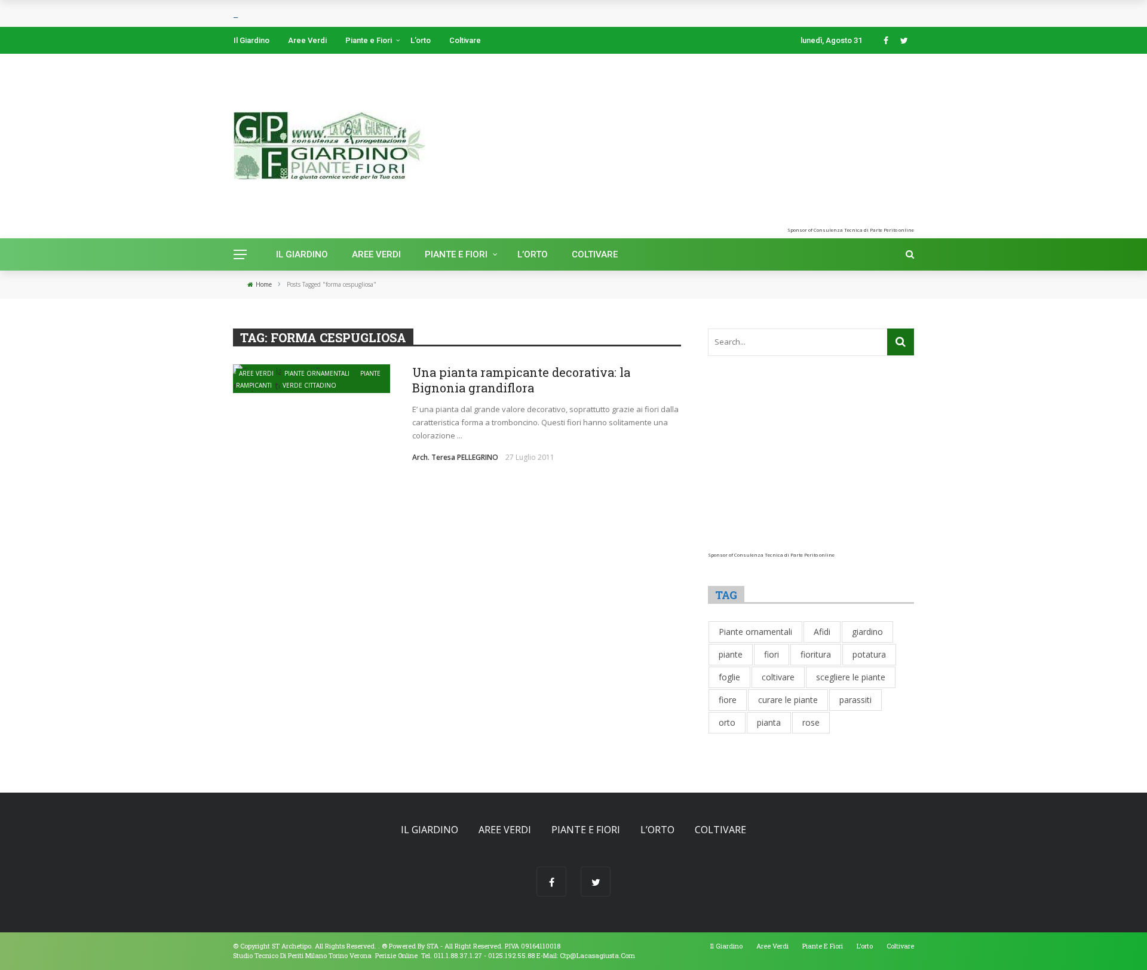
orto (727, 722)
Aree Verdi (307, 40)
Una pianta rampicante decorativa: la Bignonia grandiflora (521, 379)
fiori (771, 654)
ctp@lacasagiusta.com (597, 955)
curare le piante (788, 699)
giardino (867, 631)
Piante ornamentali (316, 373)
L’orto (420, 40)
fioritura (816, 654)
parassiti (855, 699)
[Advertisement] (778, 143)
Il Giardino (251, 40)
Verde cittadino (309, 385)
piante (731, 654)
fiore (728, 699)
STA (432, 945)
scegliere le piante (850, 677)
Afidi (822, 631)
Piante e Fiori (368, 40)
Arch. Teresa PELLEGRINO (455, 457)
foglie (729, 677)
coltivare (778, 677)
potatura (869, 654)
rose (811, 722)
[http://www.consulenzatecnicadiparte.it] (381, 945)
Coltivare (465, 40)
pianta (769, 722)
